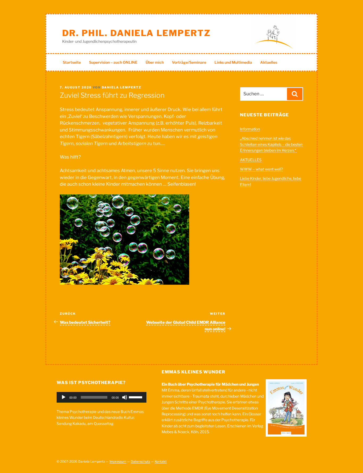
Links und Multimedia (233, 62)
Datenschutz (140, 461)
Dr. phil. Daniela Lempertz (136, 33)
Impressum (117, 461)
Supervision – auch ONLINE (113, 62)
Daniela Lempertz (121, 87)
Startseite (72, 62)
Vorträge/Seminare (189, 62)
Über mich (155, 62)
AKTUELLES (250, 159)
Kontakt (161, 461)
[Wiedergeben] (63, 397)
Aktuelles (268, 62)
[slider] (136, 397)
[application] (101, 397)
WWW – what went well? (261, 169)
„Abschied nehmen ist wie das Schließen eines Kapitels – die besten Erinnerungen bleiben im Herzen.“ (271, 144)
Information (250, 129)
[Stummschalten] (124, 397)
